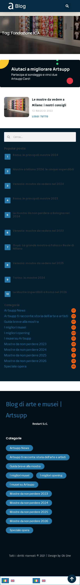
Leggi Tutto (40, 116)
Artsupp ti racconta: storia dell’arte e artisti (36, 316)
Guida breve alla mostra (21, 322)
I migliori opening (17, 333)
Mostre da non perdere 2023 (25, 344)
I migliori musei (15, 327)
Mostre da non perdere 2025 (25, 355)
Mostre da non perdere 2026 (25, 361)
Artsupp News (14, 310)
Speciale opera (15, 366)
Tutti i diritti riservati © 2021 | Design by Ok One (40, 555)
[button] (67, 6)
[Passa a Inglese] (12, 580)
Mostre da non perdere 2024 (25, 350)
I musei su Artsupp (17, 338)
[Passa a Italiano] (5, 580)
